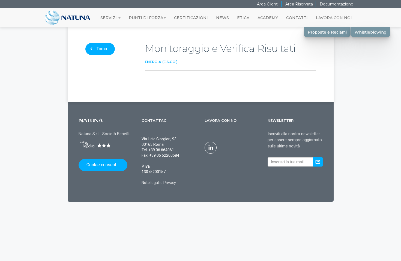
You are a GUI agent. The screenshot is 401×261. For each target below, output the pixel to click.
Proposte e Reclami (327, 32)
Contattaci (154, 120)
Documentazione (336, 4)
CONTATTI (297, 17)
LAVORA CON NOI (334, 17)
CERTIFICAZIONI (191, 17)
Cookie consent (101, 164)
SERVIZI (109, 17)
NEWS (222, 17)
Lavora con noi (221, 120)
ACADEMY (268, 17)
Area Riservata (299, 4)
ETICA (243, 17)
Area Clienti (268, 4)
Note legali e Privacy (159, 182)
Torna (97, 49)
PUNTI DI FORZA (146, 17)
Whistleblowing (370, 32)
